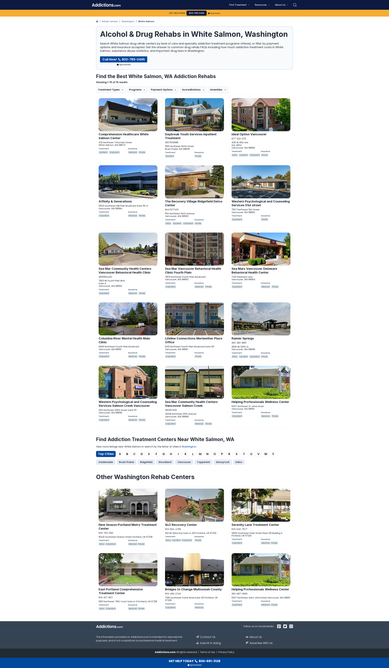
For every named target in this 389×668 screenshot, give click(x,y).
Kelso (239, 462)
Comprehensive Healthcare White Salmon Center (124, 136)
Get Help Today (194, 661)
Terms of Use (207, 652)
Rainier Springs (243, 338)
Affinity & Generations (115, 201)
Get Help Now (177, 13)
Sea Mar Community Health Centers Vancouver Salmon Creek (191, 404)
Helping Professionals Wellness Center (260, 402)
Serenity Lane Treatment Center (255, 525)
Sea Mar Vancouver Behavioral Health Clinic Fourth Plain (193, 270)
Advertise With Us (261, 643)
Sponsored (215, 13)
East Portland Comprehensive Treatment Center (121, 591)
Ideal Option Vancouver (249, 134)
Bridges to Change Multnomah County (193, 589)
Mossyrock (222, 462)
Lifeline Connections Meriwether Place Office (193, 340)
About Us (256, 637)
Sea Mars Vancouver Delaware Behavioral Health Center (254, 270)
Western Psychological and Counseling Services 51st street (261, 203)
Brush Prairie (126, 462)
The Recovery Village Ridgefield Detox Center (193, 203)
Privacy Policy (226, 652)
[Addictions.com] (97, 21)
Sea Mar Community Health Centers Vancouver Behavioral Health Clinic (125, 270)
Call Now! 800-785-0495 (123, 59)
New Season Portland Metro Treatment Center (128, 526)
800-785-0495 (196, 13)
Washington (128, 21)
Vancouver (184, 462)
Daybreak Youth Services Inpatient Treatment (191, 136)
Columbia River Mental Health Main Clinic (124, 340)
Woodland (164, 462)
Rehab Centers (110, 21)
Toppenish (203, 462)
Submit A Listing (210, 643)
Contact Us (207, 637)
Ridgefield (146, 462)
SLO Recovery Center (181, 525)
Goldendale (105, 462)
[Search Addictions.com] (294, 4)
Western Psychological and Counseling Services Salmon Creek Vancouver (128, 404)
